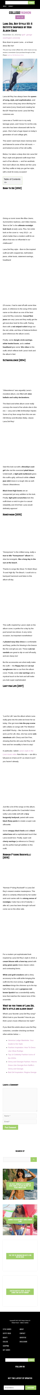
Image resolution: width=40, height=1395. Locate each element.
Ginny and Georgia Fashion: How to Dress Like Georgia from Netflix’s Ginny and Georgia (22, 1065)
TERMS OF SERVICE (24, 1323)
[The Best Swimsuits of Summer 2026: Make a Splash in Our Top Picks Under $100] (20, 1198)
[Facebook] (17, 6)
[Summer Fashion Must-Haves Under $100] (20, 1233)
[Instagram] (25, 6)
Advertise (23, 1337)
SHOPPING (6, 1346)
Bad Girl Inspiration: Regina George (22, 1072)
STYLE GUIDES (7, 1329)
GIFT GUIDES (6, 1350)
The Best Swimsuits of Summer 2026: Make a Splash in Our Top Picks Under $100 (20, 1186)
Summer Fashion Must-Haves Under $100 (20, 1220)
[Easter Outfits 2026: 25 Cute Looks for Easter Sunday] (20, 1305)
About (5, 6)
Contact (10, 6)
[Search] (31, 2)
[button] (19, 17)
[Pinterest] (29, 6)
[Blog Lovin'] (33, 6)
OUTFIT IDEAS (7, 1333)
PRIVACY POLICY (15, 1323)
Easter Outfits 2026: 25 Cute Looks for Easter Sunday (20, 1292)
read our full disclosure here (15, 55)
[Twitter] (21, 6)
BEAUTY (5, 1337)
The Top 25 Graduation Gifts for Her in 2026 (20, 1256)
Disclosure (23, 1341)
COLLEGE (5, 1341)
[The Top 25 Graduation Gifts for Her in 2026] (20, 1269)
